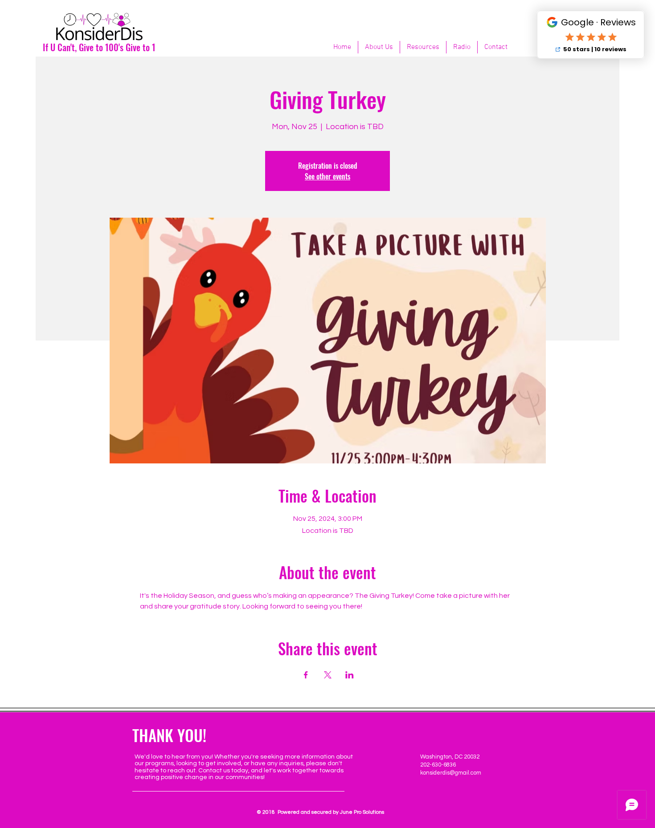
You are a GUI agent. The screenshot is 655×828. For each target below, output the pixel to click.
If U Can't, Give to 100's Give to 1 (99, 47)
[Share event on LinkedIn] (349, 674)
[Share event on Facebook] (306, 674)
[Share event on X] (327, 674)
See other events (327, 176)
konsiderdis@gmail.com (450, 773)
